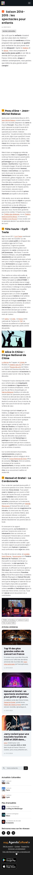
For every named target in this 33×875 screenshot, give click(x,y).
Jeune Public (11, 623)
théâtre (25, 48)
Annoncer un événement (16, 849)
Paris (4, 623)
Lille (7, 783)
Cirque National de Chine (18, 459)
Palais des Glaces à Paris (12, 705)
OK (26, 768)
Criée (13, 319)
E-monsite (10, 823)
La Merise (5, 362)
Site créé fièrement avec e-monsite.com (16, 852)
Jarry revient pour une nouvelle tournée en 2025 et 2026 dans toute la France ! (16, 737)
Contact (17, 847)
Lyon (26, 620)
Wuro (8, 816)
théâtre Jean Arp (16, 365)
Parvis (20, 319)
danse (6, 50)
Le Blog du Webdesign (14, 809)
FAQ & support (8, 847)
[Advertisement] (16, 86)
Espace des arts (15, 367)
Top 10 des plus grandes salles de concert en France (14, 651)
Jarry (5, 743)
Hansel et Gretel (9, 702)
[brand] (3, 3)
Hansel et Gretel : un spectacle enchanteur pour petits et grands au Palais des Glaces (16, 694)
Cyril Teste (18, 236)
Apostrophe (17, 556)
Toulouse (20, 620)
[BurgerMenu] (29, 3)
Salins (7, 319)
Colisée (22, 362)
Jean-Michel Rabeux (9, 120)
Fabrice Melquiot (7, 392)
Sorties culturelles (9, 31)
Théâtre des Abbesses (12, 214)
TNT (21, 321)
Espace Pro (25, 847)
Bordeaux (12, 620)
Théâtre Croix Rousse (9, 219)
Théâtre (5, 620)
